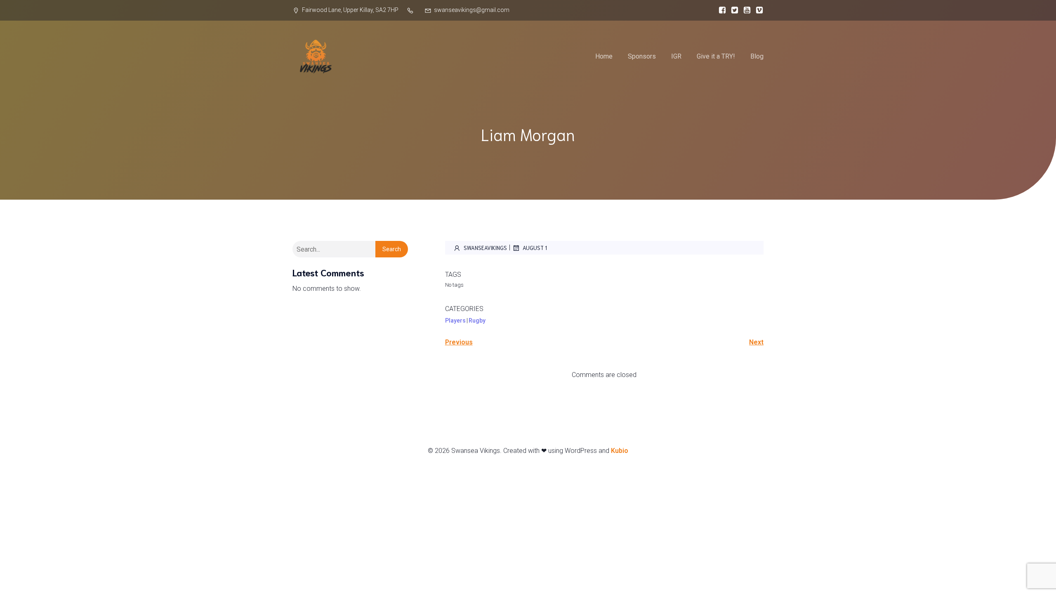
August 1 (535, 247)
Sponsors (642, 56)
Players (455, 320)
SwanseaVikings (485, 247)
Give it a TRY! (716, 56)
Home (604, 56)
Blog (757, 56)
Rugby (477, 320)
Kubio (619, 451)
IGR (676, 56)
